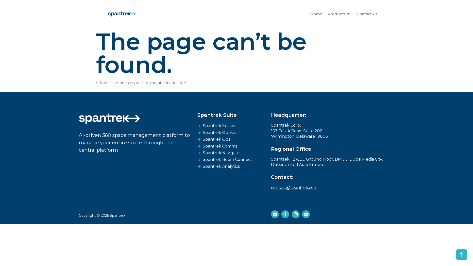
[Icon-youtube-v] (306, 214)
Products (337, 14)
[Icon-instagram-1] (296, 214)
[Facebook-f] (285, 214)
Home (316, 14)
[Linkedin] (275, 214)
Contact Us (367, 14)
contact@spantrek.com (294, 187)
